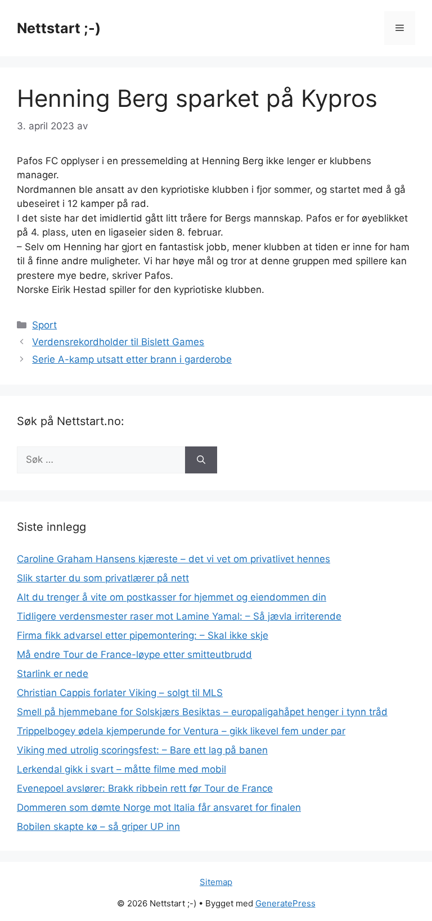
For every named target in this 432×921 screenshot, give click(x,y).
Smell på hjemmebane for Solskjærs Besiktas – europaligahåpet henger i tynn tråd (202, 711)
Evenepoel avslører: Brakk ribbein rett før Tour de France (145, 788)
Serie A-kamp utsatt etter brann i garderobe (132, 359)
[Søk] (201, 459)
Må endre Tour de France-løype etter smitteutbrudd (134, 654)
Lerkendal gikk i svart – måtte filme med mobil (121, 769)
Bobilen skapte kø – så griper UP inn (98, 826)
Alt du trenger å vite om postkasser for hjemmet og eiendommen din (171, 597)
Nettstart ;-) (59, 28)
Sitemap (216, 882)
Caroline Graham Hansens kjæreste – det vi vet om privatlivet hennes (173, 559)
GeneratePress (285, 903)
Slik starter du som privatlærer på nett (103, 578)
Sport (44, 325)
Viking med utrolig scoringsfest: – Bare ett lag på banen (142, 750)
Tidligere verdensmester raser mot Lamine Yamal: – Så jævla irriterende (179, 616)
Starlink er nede (52, 673)
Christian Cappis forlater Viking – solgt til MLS (120, 692)
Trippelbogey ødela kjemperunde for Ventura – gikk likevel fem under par (181, 731)
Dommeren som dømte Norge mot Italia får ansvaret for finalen (159, 807)
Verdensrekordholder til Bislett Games (118, 341)
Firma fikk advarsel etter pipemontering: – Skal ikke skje (142, 635)
